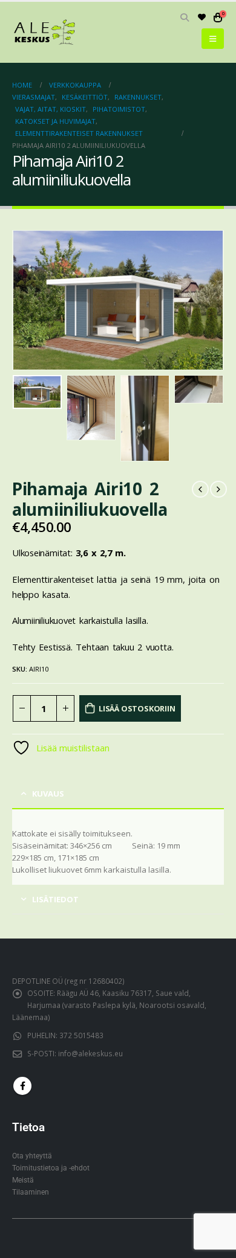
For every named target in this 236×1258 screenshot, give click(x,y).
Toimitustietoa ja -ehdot (51, 1168)
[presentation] (27, 300)
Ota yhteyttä (32, 1156)
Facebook (22, 1086)
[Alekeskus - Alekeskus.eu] (45, 33)
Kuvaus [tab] (48, 793)
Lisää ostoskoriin (137, 708)
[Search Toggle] (185, 17)
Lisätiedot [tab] (55, 899)
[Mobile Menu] (213, 38)
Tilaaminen (30, 1192)
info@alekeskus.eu (90, 1053)
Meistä (23, 1180)
